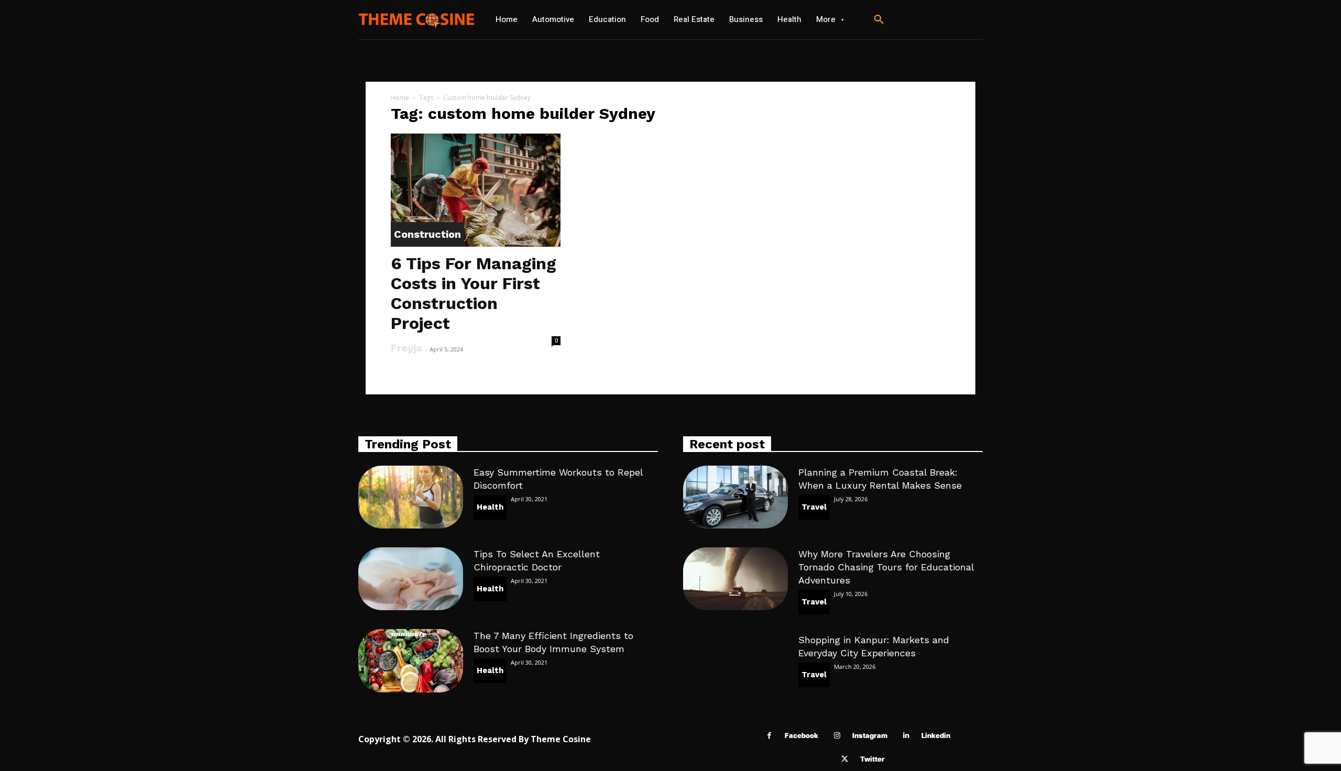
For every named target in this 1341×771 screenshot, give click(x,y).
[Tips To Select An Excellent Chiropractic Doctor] (410, 578)
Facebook (801, 735)
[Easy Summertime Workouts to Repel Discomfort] (410, 497)
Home (400, 97)
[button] (879, 19)
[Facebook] (769, 735)
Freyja (406, 348)
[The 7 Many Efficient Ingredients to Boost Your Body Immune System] (410, 660)
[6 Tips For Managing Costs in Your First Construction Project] (475, 190)
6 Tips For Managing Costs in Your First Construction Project (473, 293)
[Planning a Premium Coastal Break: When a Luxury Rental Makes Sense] (735, 497)
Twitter (872, 759)
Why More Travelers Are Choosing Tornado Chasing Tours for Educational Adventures (886, 567)
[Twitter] (845, 759)
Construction (427, 234)
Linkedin (935, 735)
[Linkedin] (906, 735)
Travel (814, 507)
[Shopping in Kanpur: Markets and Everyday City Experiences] (735, 664)
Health (490, 507)
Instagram (869, 735)
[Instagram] (837, 735)
